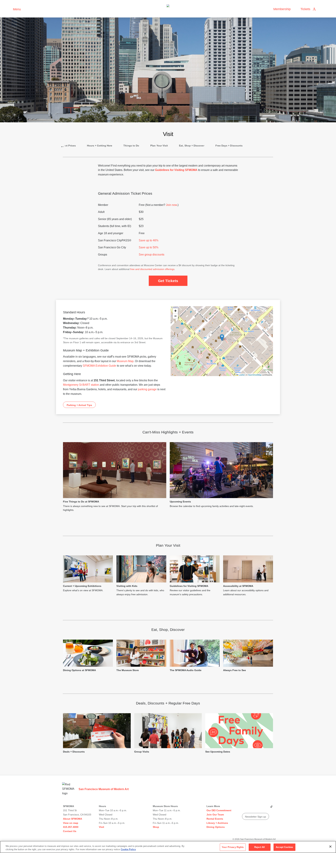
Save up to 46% (148, 240)
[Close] (330, 846)
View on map (70, 823)
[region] (168, 847)
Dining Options (215, 827)
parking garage (147, 389)
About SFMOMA (72, 818)
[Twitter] (258, 808)
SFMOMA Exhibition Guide (99, 365)
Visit (101, 827)
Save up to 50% (148, 247)
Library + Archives (217, 823)
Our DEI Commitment (218, 810)
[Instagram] (251, 808)
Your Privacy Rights (233, 847)
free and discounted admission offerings (152, 269)
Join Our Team (215, 814)
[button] (222, 337)
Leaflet (241, 374)
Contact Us (69, 831)
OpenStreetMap (254, 374)
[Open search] (321, 9)
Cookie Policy (128, 849)
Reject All (259, 847)
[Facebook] (264, 808)
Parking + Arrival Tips (79, 405)
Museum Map (125, 361)
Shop (156, 827)
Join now (171, 204)
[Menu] (8, 9)
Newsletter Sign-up (255, 816)
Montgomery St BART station (81, 384)
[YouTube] (244, 808)
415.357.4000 (70, 827)
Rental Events (214, 818)
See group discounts (151, 254)
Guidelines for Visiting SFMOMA (176, 169)
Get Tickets (168, 281)
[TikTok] (271, 808)
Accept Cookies (284, 847)
